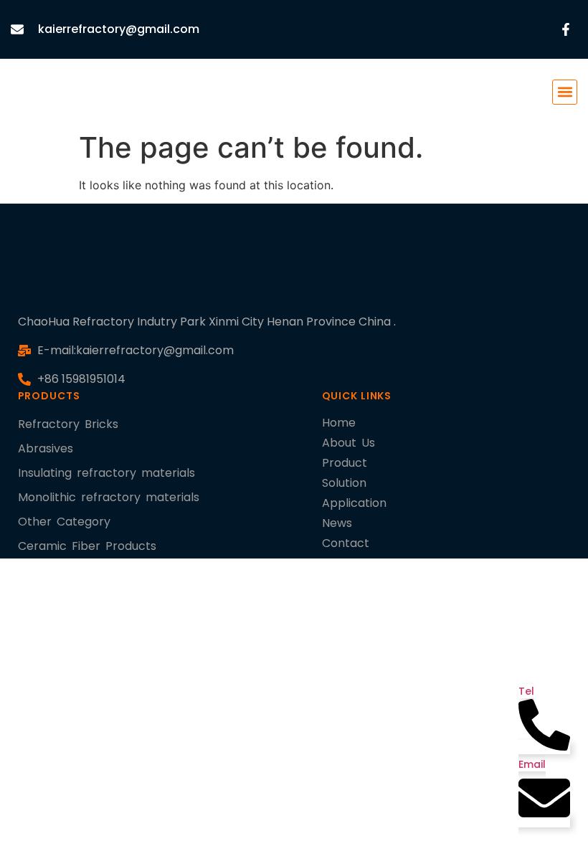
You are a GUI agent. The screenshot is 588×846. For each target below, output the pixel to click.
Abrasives (45, 448)
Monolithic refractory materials (108, 497)
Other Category (64, 521)
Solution (344, 483)
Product (344, 463)
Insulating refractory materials (106, 473)
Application (354, 503)
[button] (564, 92)
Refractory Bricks (68, 424)
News (337, 523)
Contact (345, 543)
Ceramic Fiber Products (87, 546)
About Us (348, 442)
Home (339, 422)
